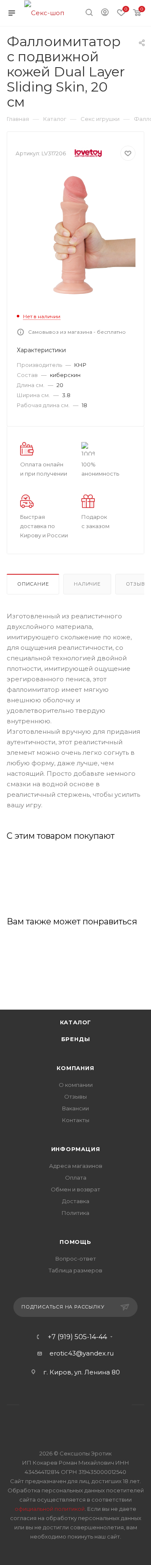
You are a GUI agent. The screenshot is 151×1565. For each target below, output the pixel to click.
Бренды (75, 1039)
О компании (76, 1084)
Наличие (87, 584)
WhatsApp (108, 1405)
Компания (75, 1068)
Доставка (75, 1201)
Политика (75, 1212)
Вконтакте (43, 1405)
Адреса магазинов (75, 1165)
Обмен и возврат (75, 1189)
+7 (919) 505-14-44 (77, 1337)
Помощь (75, 1241)
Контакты (75, 1120)
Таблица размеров (75, 1270)
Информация (75, 1149)
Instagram (65, 1405)
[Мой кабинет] (105, 13)
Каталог (75, 1022)
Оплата (75, 1177)
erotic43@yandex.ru (81, 1353)
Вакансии (75, 1108)
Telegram (86, 1405)
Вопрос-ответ (75, 1258)
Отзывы (75, 1096)
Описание (33, 584)
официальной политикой (50, 1508)
